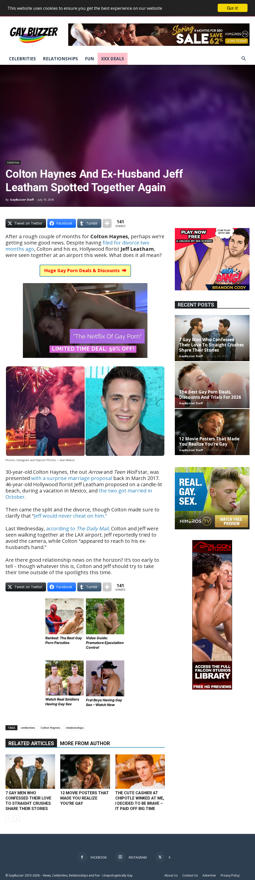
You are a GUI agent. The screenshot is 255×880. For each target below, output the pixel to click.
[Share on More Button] (107, 223)
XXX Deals (112, 59)
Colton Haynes (50, 727)
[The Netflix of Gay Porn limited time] (85, 361)
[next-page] (16, 819)
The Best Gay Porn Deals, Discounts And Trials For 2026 (210, 394)
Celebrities (22, 59)
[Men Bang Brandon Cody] (212, 289)
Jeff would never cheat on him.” (70, 515)
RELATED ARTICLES (31, 743)
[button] (244, 59)
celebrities (28, 727)
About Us (171, 875)
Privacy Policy (230, 875)
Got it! (232, 8)
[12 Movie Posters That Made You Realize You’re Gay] (85, 771)
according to (78, 528)
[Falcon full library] (212, 688)
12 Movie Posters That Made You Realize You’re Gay (84, 798)
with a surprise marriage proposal (71, 478)
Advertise (209, 875)
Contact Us (190, 875)
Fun (89, 59)
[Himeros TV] (212, 528)
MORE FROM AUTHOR (85, 743)
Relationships (60, 59)
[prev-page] (8, 819)
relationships (75, 727)
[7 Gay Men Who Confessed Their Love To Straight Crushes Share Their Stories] (30, 771)
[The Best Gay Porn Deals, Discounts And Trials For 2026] (212, 385)
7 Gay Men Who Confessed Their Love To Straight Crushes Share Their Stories (211, 345)
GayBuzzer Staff (22, 199)
